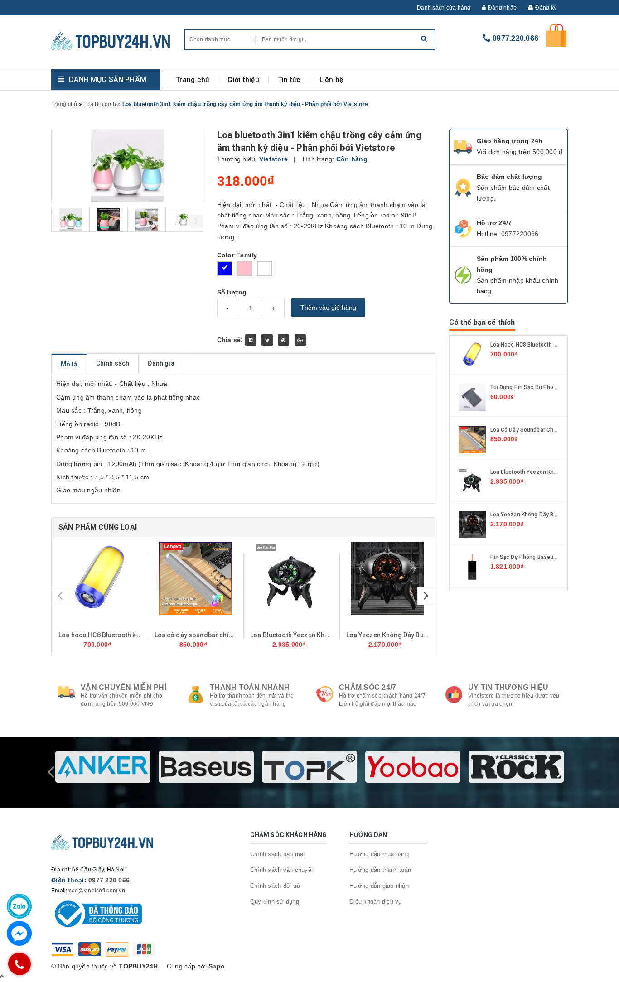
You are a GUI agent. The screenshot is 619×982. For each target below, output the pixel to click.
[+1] (300, 340)
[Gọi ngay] (19, 964)
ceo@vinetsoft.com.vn (97, 890)
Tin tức (289, 79)
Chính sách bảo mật (277, 854)
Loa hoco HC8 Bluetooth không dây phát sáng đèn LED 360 (145, 635)
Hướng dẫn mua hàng (379, 854)
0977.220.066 (515, 38)
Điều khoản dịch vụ (375, 901)
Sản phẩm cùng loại (97, 527)
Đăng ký (545, 8)
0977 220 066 (109, 880)
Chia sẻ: (230, 339)
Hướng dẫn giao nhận (379, 885)
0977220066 (520, 233)
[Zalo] (19, 906)
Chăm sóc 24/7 (367, 687)
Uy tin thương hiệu (508, 687)
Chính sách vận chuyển (282, 869)
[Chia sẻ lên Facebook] (250, 340)
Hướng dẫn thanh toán (380, 869)
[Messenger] (19, 933)
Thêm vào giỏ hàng (328, 307)
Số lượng (232, 292)
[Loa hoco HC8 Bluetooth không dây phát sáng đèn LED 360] (99, 578)
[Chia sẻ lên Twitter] (267, 340)
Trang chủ (192, 79)
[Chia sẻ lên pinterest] (283, 340)
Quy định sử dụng (274, 901)
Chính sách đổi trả (275, 885)
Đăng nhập (502, 8)
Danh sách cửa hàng (444, 8)
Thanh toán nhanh (250, 687)
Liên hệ (331, 79)
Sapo (216, 966)
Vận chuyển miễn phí (123, 687)
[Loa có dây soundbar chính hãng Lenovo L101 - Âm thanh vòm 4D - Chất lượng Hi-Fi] (195, 578)
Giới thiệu (243, 79)
